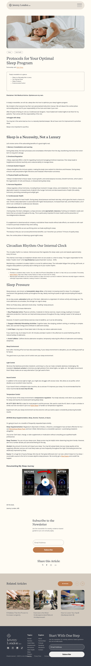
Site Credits (69, 656)
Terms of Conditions (58, 656)
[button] (82, 584)
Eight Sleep (20, 67)
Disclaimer (47, 656)
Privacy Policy (37, 656)
